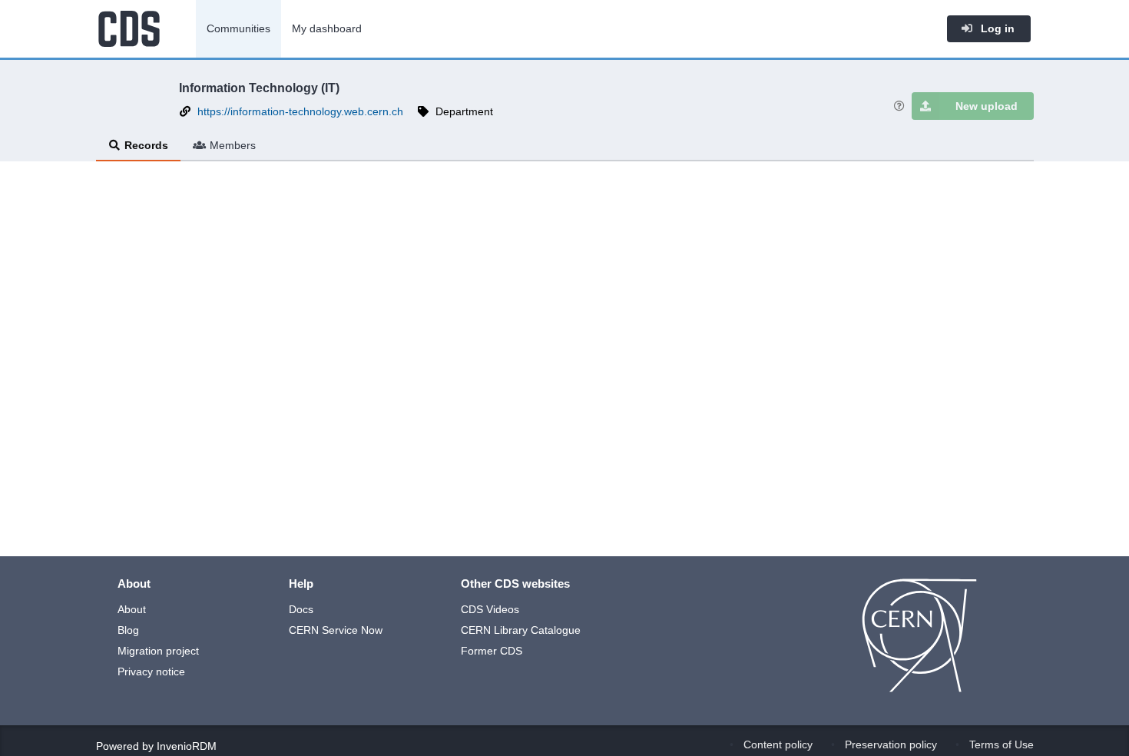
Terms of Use (1001, 744)
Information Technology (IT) (259, 87)
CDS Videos (490, 609)
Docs (301, 609)
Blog (128, 630)
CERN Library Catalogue (521, 630)
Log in (996, 28)
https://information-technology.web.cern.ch (300, 111)
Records (146, 145)
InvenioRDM (187, 746)
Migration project (158, 651)
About (132, 609)
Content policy (778, 744)
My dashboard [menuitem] (327, 28)
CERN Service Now (335, 630)
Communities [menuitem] (238, 28)
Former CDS (491, 651)
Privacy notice (151, 671)
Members (233, 145)
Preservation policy (891, 744)
